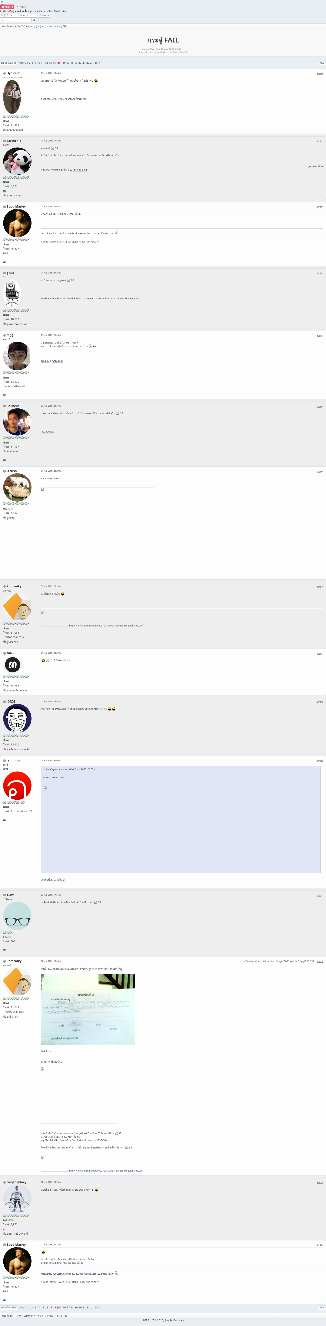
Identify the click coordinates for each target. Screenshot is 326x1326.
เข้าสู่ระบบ (40, 11)
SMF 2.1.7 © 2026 (152, 1320)
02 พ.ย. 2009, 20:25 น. (51, 1182)
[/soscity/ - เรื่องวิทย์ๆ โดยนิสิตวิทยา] (4, 950)
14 (54, 62)
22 (87, 62)
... (30, 62)
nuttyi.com (57, 360)
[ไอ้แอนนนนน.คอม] (4, 820)
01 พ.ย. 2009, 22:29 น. (51, 470)
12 (46, 62)
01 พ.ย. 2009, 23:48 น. (51, 701)
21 (83, 62)
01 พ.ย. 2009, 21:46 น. (51, 335)
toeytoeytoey (16, 1182)
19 (76, 62)
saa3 (10, 653)
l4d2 (43, 431)
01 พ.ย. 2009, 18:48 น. (51, 73)
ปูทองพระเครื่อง (315, 166)
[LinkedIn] (4, 261)
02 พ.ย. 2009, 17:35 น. (51, 894)
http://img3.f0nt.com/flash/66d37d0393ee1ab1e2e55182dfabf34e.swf (77, 233)
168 (95, 62)
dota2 (51, 431)
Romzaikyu (15, 586)
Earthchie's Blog (78, 169)
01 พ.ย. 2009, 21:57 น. (51, 405)
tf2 (46, 431)
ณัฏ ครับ (45, 360)
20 (80, 62)
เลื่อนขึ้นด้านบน (8, 1307)
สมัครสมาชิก (59, 11)
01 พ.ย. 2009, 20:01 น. (51, 206)
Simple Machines (174, 1320)
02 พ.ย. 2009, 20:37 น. (51, 1244)
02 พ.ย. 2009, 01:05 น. (51, 760)
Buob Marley (16, 206)
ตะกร (10, 895)
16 (64, 62)
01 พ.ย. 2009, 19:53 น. (51, 140)
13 (50, 62)
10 (38, 62)
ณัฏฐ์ (10, 335)
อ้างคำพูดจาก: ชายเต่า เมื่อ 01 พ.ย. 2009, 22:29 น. (71, 769)
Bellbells (13, 406)
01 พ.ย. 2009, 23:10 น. (51, 586)
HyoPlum (13, 73)
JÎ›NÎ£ (11, 701)
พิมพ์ (322, 62)
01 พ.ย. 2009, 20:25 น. (51, 272)
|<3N (10, 273)
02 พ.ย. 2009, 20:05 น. (51, 961)
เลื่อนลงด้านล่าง (8, 62)
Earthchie (14, 141)
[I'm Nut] (4, 395)
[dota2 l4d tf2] (4, 460)
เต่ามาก (12, 471)
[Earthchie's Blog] (4, 191)
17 (68, 62)
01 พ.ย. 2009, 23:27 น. (51, 652)
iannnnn (13, 760)
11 (42, 62)
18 (72, 62)
